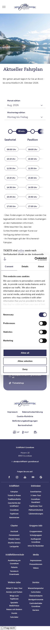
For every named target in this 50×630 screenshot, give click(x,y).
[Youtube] (25, 477)
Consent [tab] (9, 266)
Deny (25, 369)
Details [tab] (25, 266)
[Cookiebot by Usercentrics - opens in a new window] (35, 259)
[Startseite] (25, 404)
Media (36, 555)
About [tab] (41, 266)
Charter (14, 526)
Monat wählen (13, 100)
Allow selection (25, 361)
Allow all (25, 353)
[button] (25, 376)
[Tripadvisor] (33, 477)
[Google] (41, 477)
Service (35, 583)
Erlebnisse (36, 486)
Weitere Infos (14, 583)
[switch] (43, 323)
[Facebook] (9, 477)
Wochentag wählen (16, 112)
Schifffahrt (14, 486)
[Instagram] (17, 477)
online (21, 251)
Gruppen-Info (35, 526)
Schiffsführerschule (15, 555)
